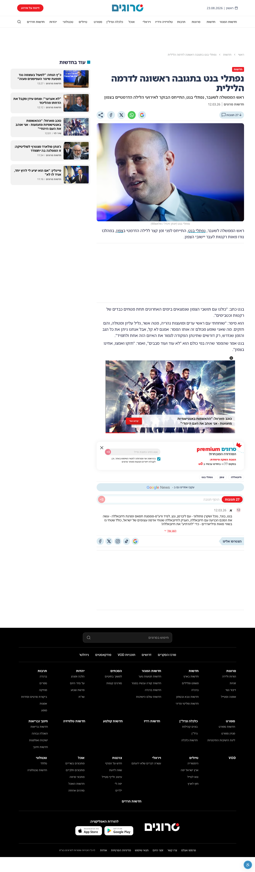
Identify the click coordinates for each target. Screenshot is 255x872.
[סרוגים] (162, 827)
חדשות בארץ (191, 676)
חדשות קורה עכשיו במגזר (146, 683)
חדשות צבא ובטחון (187, 697)
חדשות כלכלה (189, 740)
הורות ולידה (229, 676)
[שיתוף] (101, 115)
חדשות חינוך (40, 747)
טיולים (83, 22)
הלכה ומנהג (77, 676)
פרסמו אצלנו (188, 850)
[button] (231, 358)
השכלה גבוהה (40, 733)
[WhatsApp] (132, 115)
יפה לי (118, 783)
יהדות (53, 22)
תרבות (181, 22)
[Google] (142, 115)
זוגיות (233, 683)
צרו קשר (172, 850)
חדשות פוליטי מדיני (187, 703)
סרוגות (196, 22)
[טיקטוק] (126, 541)
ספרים (43, 683)
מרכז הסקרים (167, 655)
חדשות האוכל (76, 783)
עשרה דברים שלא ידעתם (146, 763)
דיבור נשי (231, 690)
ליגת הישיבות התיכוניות (221, 740)
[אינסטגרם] (117, 541)
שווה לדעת (115, 770)
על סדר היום (77, 683)
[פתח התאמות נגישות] (248, 865)
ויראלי (147, 22)
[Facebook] (111, 115)
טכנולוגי (68, 22)
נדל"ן (194, 733)
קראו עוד (134, 421)
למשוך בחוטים (113, 676)
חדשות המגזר (228, 22)
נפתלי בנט (197, 230)
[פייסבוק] (100, 541)
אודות (103, 850)
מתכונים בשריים (74, 763)
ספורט (98, 22)
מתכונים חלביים (75, 770)
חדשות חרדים (36, 22)
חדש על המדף (113, 763)
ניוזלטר (84, 655)
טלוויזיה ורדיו (164, 22)
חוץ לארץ (193, 783)
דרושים (146, 655)
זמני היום (158, 850)
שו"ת (81, 697)
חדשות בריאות (39, 726)
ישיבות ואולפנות (38, 740)
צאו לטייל (192, 777)
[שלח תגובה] (101, 499)
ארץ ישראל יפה (189, 770)
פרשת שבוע (77, 690)
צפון (119, 230)
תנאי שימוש (142, 850)
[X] (121, 115)
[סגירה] (102, 448)
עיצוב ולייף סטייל (112, 777)
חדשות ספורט (227, 726)
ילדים (118, 790)
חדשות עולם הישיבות (148, 697)
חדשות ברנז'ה (153, 690)
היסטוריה (192, 763)
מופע (44, 710)
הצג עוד (171, 530)
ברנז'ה (195, 690)
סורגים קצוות (114, 683)
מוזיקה (43, 690)
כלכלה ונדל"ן (114, 22)
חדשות (211, 22)
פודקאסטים (103, 655)
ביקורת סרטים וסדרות (34, 697)
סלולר (43, 763)
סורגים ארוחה (76, 790)
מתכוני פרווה (77, 777)
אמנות (43, 703)
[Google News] (135, 541)
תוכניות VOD (126, 655)
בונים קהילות (190, 726)
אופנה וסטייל (228, 697)
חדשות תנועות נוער (149, 676)
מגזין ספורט (228, 733)
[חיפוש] (19, 22)
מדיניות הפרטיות (121, 850)
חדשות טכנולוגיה (37, 770)
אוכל (131, 22)
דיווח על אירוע (30, 8)
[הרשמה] (108, 452)
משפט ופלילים (190, 683)
